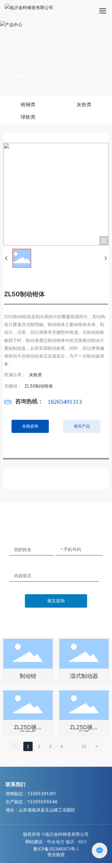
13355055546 (42, 801)
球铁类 (28, 117)
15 (84, 746)
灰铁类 (18, 75)
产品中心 (21, 67)
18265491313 (65, 401)
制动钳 (28, 676)
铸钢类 (28, 104)
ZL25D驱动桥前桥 (28, 730)
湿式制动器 (84, 676)
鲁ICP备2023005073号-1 (56, 849)
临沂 (70, 842)
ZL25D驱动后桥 (84, 730)
